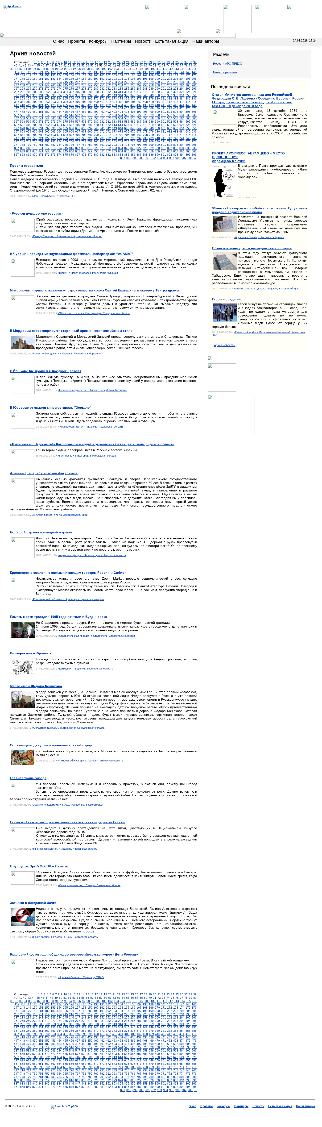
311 (102, 92)
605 (65, 125)
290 (157, 88)
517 (77, 115)
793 (114, 144)
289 (151, 88)
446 (194, 105)
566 (194, 118)
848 (83, 151)
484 (59, 111)
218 (83, 82)
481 (40, 111)
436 (132, 105)
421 (40, 105)
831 (163, 148)
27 (141, 62)
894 (181, 154)
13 (78, 62)
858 (145, 151)
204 (181, 78)
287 (138, 88)
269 (28, 88)
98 (88, 69)
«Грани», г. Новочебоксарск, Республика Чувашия (88, 272)
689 (28, 135)
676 (132, 131)
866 (194, 151)
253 (114, 85)
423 (53, 105)
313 (114, 92)
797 (138, 144)
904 (165, 158)
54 (78, 65)
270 (34, 88)
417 (16, 105)
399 (90, 102)
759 (89, 141)
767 (138, 141)
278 (83, 88)
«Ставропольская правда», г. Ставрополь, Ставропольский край (96, 635)
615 (126, 125)
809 (28, 148)
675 (126, 131)
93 (65, 69)
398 (84, 102)
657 (16, 131)
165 (126, 75)
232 (169, 82)
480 (34, 111)
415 (188, 102)
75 (172, 65)
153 (53, 75)
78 (186, 65)
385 (188, 98)
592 (169, 121)
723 (53, 138)
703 (114, 135)
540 (34, 118)
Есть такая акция (172, 41)
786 (71, 144)
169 (151, 75)
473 (175, 108)
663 (53, 131)
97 (83, 69)
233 (175, 82)
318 (145, 92)
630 (34, 128)
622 (169, 125)
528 (145, 115)
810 (35, 148)
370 (96, 98)
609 (90, 125)
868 (22, 154)
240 (34, 85)
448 (22, 108)
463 (114, 108)
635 (65, 128)
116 (194, 69)
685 (188, 131)
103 (116, 69)
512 (47, 115)
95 (74, 69)
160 (96, 75)
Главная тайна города (28, 778)
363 (53, 98)
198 (145, 78)
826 (132, 148)
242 (47, 85)
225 (126, 82)
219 (89, 82)
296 (194, 88)
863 (175, 151)
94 (70, 69)
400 (96, 102)
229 (151, 82)
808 (22, 148)
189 (89, 78)
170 (157, 75)
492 (108, 111)
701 (102, 135)
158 (83, 75)
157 (77, 75)
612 (108, 125)
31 (159, 62)
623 (175, 125)
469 (151, 108)
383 (175, 98)
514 (59, 115)
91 (56, 69)
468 (145, 108)
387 (16, 102)
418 (22, 105)
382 (169, 98)
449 (28, 108)
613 (114, 125)
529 (151, 115)
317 (138, 92)
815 (65, 148)
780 (34, 144)
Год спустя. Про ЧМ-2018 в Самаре (39, 866)
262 (169, 85)
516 (71, 115)
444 (181, 105)
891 (163, 154)
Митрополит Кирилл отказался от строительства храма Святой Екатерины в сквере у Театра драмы (94, 290)
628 (22, 128)
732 (108, 138)
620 (157, 125)
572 (47, 121)
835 (188, 148)
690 (35, 135)
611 (102, 125)
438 (145, 105)
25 (132, 62)
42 (24, 65)
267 (16, 88)
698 (84, 135)
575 (65, 121)
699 (90, 135)
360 (34, 98)
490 (96, 111)
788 (83, 144)
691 (41, 135)
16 (92, 62)
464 (120, 108)
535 (188, 115)
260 (157, 85)
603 (53, 125)
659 (28, 131)
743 (175, 138)
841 (40, 151)
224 (120, 82)
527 (138, 115)
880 (96, 154)
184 (59, 78)
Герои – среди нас (227, 299)
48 (51, 65)
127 (77, 72)
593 (175, 121)
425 (65, 105)
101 (104, 69)
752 (47, 141)
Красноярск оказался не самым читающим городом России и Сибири (68, 572)
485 (65, 111)
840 (34, 151)
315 (126, 92)
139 (151, 72)
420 (34, 105)
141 (163, 72)
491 (102, 111)
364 (59, 98)
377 (138, 98)
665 (65, 131)
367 (77, 98)
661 (40, 131)
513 (53, 115)
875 (65, 154)
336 (71, 95)
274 (59, 88)
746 (194, 138)
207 (16, 82)
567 (16, 121)
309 (90, 92)
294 (181, 88)
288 (145, 88)
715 (188, 135)
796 (132, 144)
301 (41, 92)
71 (154, 65)
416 (194, 102)
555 (126, 118)
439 (151, 105)
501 (163, 111)
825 (126, 148)
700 (96, 135)
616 (132, 125)
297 (16, 92)
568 (22, 121)
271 (40, 88)
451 (40, 108)
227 (138, 82)
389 (28, 102)
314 (120, 92)
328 (22, 95)
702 (108, 135)
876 (71, 154)
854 (120, 151)
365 (65, 98)
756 (71, 141)
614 (120, 125)
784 (59, 144)
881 (102, 154)
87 (39, 69)
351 (163, 95)
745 (188, 138)
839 (28, 151)
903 (159, 158)
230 (157, 82)
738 (145, 138)
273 (53, 88)
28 (145, 62)
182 (47, 78)
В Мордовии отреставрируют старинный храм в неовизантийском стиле (71, 331)
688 (22, 135)
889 (151, 154)
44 (33, 65)
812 (47, 148)
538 (22, 118)
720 (34, 138)
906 (177, 158)
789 (89, 144)
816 (71, 148)
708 (145, 135)
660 (34, 131)
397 (77, 102)
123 (53, 72)
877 (77, 154)
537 (16, 118)
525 (126, 115)
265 (188, 85)
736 (132, 138)
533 (175, 115)
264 (181, 85)
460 (96, 108)
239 (28, 85)
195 (126, 78)
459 (89, 108)
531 (163, 115)
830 (157, 148)
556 (132, 118)
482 (47, 111)
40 (15, 65)
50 (60, 65)
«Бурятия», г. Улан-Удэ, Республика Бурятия (259, 237)
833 (175, 148)
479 (28, 111)
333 (53, 95)
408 (145, 102)
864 (181, 151)
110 (159, 69)
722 (47, 138)
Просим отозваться (26, 165)
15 (87, 62)
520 (96, 115)
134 (120, 72)
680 (157, 131)
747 (16, 141)
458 (83, 108)
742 (169, 138)
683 (175, 131)
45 (38, 65)
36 (181, 62)
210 (35, 82)
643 (114, 128)
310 (96, 92)
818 (83, 148)
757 (77, 141)
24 (127, 62)
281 (102, 88)
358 (22, 98)
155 (65, 75)
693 (53, 135)
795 (126, 144)
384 (181, 98)
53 (74, 65)
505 (188, 111)
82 (16, 69)
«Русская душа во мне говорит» (36, 213)
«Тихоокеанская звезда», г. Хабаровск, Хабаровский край (266, 288)
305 (65, 92)
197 (138, 78)
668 (83, 131)
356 (194, 95)
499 (151, 111)
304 (59, 92)
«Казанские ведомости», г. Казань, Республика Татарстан (92, 390)
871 (40, 154)
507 (16, 115)
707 (139, 135)
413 (175, 102)
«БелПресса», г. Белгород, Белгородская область (87, 455)
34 (172, 62)
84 (25, 69)
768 (145, 141)
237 (16, 85)
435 (126, 105)
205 (188, 78)
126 (71, 72)
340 (96, 95)
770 (157, 141)
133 (114, 72)
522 (108, 115)
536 (194, 115)
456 (71, 108)
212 (47, 82)
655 (188, 128)
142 (169, 72)
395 (65, 102)
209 (28, 82)
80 (195, 65)
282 (108, 88)
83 (21, 69)
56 (87, 65)
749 (28, 141)
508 (22, 115)
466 (132, 108)
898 (128, 158)
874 (59, 154)
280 (96, 88)
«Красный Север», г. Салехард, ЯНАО (81, 977)
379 (151, 98)
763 (114, 141)
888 (145, 154)
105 (128, 69)
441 (163, 105)
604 (59, 125)
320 (157, 92)
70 (150, 65)
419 (28, 105)
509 (28, 115)
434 (120, 105)
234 (181, 82)
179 (28, 78)
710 (157, 135)
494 (120, 111)
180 (34, 78)
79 (190, 65)
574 (59, 121)
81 (12, 69)
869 (28, 154)
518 (83, 115)
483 (53, 111)
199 (151, 78)
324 (181, 92)
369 (89, 98)
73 (163, 65)
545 (65, 118)
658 (22, 131)
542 (47, 118)
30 (154, 62)
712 (169, 135)
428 (83, 105)
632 (47, 128)
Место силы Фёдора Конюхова (36, 686)
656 (194, 128)
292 (169, 88)
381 (163, 98)
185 (65, 78)
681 (163, 131)
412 (169, 102)
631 (40, 128)
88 (43, 69)
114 (182, 69)
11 (69, 62)
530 (157, 115)
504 (181, 111)
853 (114, 151)
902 (153, 158)
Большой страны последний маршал (41, 532)
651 (163, 128)
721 (40, 138)
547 (77, 118)
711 (163, 135)
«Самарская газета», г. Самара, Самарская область (89, 885)
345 (126, 95)
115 (188, 69)
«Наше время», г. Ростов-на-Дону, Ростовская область (65, 937)
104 (122, 69)
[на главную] (12, 6)
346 (132, 95)
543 (53, 118)
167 (138, 75)
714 (181, 135)
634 (59, 128)
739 (151, 138)
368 (83, 98)
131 (102, 72)
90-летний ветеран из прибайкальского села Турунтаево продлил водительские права (259, 210)
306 (71, 92)
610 (96, 125)
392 (47, 102)
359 (28, 98)
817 (77, 148)
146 (194, 72)
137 (138, 72)
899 (134, 158)
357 (16, 98)
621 (163, 125)
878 (83, 154)
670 (96, 131)
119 (28, 72)
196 (132, 78)
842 (47, 151)
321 (163, 92)
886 (132, 154)
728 (83, 138)
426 (71, 105)
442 (169, 105)
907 (184, 158)
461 (102, 108)
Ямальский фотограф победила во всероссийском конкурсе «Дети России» (74, 954)
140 (157, 72)
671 (102, 131)
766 (132, 141)
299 (28, 92)
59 (101, 65)
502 (169, 111)
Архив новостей (224, 345)
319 (151, 92)
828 (145, 148)
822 (108, 148)
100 (97, 69)
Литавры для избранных (30, 653)
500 (157, 111)
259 (151, 85)
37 (186, 62)
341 (102, 95)
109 (153, 69)
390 (35, 102)
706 (133, 135)
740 (157, 138)
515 (65, 115)
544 (59, 118)
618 (145, 125)
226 (132, 82)
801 (163, 144)
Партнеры (121, 41)
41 (20, 65)
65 (127, 65)
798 (145, 144)
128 (83, 72)
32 (163, 62)
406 (133, 102)
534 (181, 115)
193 (114, 78)
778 (22, 144)
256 (132, 85)
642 (108, 128)
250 (96, 85)
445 (188, 105)
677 (138, 131)
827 (138, 148)
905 (171, 158)
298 (22, 92)
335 (65, 95)
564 (181, 118)
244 (59, 85)
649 (151, 128)
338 (83, 95)
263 (175, 85)
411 (163, 102)
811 (41, 148)
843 (53, 151)
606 (71, 125)
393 (53, 102)
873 (53, 154)
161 (102, 75)
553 (114, 118)
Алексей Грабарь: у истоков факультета (44, 473)
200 (157, 78)
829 (151, 148)
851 (102, 151)
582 (108, 121)
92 (61, 69)
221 (102, 82)
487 (77, 111)
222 (108, 82)
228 (145, 82)
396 (71, 102)
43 (29, 65)
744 (181, 138)
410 (157, 102)
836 (194, 148)
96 (79, 69)
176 (194, 75)
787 (77, 144)
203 (175, 78)
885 (126, 154)
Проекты (76, 41)
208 (22, 82)
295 (188, 88)
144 (181, 72)
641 (102, 128)
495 (126, 111)
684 (181, 131)
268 (22, 88)
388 (22, 102)
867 (16, 154)
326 (194, 92)
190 (96, 78)
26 (136, 62)
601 (41, 125)
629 (28, 128)
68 (141, 65)
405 (126, 102)
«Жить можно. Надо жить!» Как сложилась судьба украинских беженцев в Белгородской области (92, 444)
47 (47, 65)
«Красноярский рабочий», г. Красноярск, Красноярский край (68, 599)
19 (105, 62)
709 (151, 135)
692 (47, 135)
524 (120, 115)
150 (34, 75)
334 (59, 95)
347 (138, 95)
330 (34, 95)
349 (151, 95)
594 (181, 121)
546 (71, 118)
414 (181, 102)
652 (169, 128)
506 (194, 111)
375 (126, 98)
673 (114, 131)
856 (132, 151)
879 (89, 154)
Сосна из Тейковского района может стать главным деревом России (67, 822)
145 (188, 72)
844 (59, 151)
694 (59, 135)
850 (96, 151)
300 (35, 92)
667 (77, 131)
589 (151, 121)
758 (83, 141)
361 (40, 98)
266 (194, 85)
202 (169, 78)
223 (114, 82)
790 (96, 144)
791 (102, 144)
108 (146, 69)
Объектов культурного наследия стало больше (252, 248)
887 (138, 154)
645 (126, 128)
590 (157, 121)
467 (138, 108)
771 (163, 141)
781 (40, 144)
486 (71, 111)
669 (89, 131)
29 (150, 62)
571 (40, 121)
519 (89, 115)
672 (108, 131)
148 (22, 75)
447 (16, 108)
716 (194, 135)
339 (89, 95)
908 (190, 158)
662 (47, 131)
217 (77, 82)
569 (28, 121)
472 (169, 108)
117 (17, 72)
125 (65, 72)
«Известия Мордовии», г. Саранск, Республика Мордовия (66, 353)
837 (16, 151)
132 (108, 72)
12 (74, 62)
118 (23, 72)
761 (102, 141)
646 (132, 128)
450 (34, 108)
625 (188, 125)
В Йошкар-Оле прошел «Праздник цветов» (45, 371)
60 (105, 65)
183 (53, 78)
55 (83, 65)
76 (177, 65)
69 (145, 65)
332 (47, 95)
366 (71, 98)
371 (102, 98)
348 (145, 95)
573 (53, 121)
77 (181, 65)
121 (40, 72)
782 (47, 144)
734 (120, 138)
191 (102, 78)
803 (175, 144)
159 (89, 75)
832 (169, 148)
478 (22, 111)
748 (22, 141)
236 (194, 82)
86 (34, 69)
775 (188, 141)
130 (96, 72)
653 (175, 128)
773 (175, 141)
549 (89, 118)
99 (92, 69)
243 (53, 85)
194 (120, 78)
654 (181, 128)
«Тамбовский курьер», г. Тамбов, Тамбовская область (90, 760)
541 (40, 118)
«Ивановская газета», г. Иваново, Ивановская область (91, 426)
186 (71, 78)
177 (16, 78)
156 (71, 75)
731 (102, 138)
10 (65, 62)
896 (194, 154)
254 (120, 85)
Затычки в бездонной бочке (33, 903)
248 (83, 85)
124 (59, 72)
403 (114, 102)
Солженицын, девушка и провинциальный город (51, 745)
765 (126, 141)
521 (102, 115)
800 (157, 144)
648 (145, 128)
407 (139, 102)
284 (120, 88)
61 (109, 65)
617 (138, 125)
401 (102, 102)
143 (175, 72)
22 (118, 62)
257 (138, 85)
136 (132, 72)
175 (188, 75)
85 (30, 69)
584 (120, 121)
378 (145, 98)
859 (151, 151)
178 (22, 78)
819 (89, 148)
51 (65, 65)
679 (151, 131)
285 (126, 88)
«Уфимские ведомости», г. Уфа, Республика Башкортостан (67, 804)
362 (47, 98)
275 (65, 88)
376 (132, 98)
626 (194, 125)
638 (83, 128)
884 (120, 154)
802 (169, 144)
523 (114, 115)
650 (157, 128)
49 (56, 65)
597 (16, 125)
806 (194, 144)
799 (151, 144)
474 (181, 108)
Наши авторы (205, 41)
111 (165, 69)
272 (47, 88)
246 (71, 85)
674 (120, 131)
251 (102, 85)
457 (77, 108)
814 (59, 148)
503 (175, 111)
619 (151, 125)
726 (71, 138)
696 (71, 135)
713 (175, 135)
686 (194, 131)
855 (126, 151)
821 (102, 148)
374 (120, 98)
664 (59, 131)
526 (132, 115)
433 (114, 105)
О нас (58, 41)
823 (114, 148)
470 (157, 108)
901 (147, 158)
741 (163, 138)
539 (28, 118)
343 (114, 95)
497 (138, 111)
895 (188, 154)
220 (96, 82)
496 (132, 111)
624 (181, 125)
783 (53, 144)
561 (163, 118)
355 (188, 95)
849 (89, 151)
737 (138, 138)
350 (157, 95)
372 (108, 98)
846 (71, 151)
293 (175, 88)
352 (169, 95)
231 (163, 82)
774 (181, 141)
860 (157, 151)
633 (53, 128)
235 (188, 82)
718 (22, 138)
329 (28, 95)
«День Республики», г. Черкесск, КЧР (54, 196)
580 (96, 121)
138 (145, 72)
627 (16, 128)
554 (120, 118)
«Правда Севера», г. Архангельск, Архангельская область (67, 236)
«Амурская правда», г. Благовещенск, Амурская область (92, 555)
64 (123, 65)
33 (168, 62)
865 (188, 151)
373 (114, 98)
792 (108, 144)
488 (83, 111)
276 (71, 88)
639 (89, 128)
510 (35, 115)
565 (188, 118)
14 (83, 62)
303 (53, 92)
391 (41, 102)
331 (40, 95)
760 (96, 141)
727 (77, 138)
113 (176, 69)
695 (65, 135)
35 (177, 62)
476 (194, 108)
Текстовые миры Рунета (184, 1113)
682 (169, 131)
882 (108, 154)
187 (77, 78)
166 (132, 75)
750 (34, 141)
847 (77, 151)
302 (47, 92)
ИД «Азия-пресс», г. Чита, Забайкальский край (59, 514)
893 (175, 154)
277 (77, 88)
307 (77, 92)
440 (157, 105)
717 (16, 138)
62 (114, 65)
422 (47, 105)
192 (108, 78)
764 (120, 141)
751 (40, 141)
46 (42, 65)
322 (169, 92)
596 (194, 121)
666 (71, 131)
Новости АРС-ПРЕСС (227, 63)
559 (151, 118)
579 (89, 121)
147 (16, 75)
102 (110, 69)
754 (59, 141)
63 (118, 65)
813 (53, 148)
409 (151, 102)
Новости (143, 41)
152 (47, 75)
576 (71, 121)
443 (175, 105)
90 (52, 69)
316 (132, 92)
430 (96, 105)
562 (169, 118)
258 (145, 85)
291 (163, 88)
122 (47, 72)
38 (190, 62)
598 (22, 125)
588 (145, 121)
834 (181, 148)
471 (163, 108)
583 (114, 121)
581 (102, 121)
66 (132, 65)
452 (47, 108)
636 (71, 128)
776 (194, 141)
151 (40, 75)
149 (28, 75)
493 (114, 111)
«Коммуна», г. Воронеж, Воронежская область (85, 668)
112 (170, 69)
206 (194, 78)
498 (145, 111)
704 (120, 135)
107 (140, 69)
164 (120, 75)
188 (83, 78)
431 (102, 105)
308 (84, 92)
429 (89, 105)
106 (134, 69)
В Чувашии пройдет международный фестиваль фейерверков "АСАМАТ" (72, 254)
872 (47, 154)
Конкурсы (98, 41)
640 (96, 128)
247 (77, 85)
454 (59, 108)
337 (77, 95)
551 (102, 118)
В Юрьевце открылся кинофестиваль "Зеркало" (50, 407)
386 (194, 98)
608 (84, 125)
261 (163, 85)
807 (16, 148)
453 (53, 108)
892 (169, 154)
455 (65, 108)
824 (120, 148)
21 (114, 62)
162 (108, 75)
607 (77, 125)
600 (35, 125)
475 (188, 108)
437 (138, 105)
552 (108, 118)
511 (41, 115)
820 (96, 148)
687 (16, 135)
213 (53, 82)
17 (96, 62)
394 (59, 102)
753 (53, 141)
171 (163, 75)
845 (65, 151)
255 (126, 85)
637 (77, 128)
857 (138, 151)
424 (59, 105)
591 (163, 121)
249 (89, 85)
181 (40, 78)
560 (157, 118)
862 (169, 151)
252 (108, 85)
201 (163, 78)
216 (71, 82)
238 (22, 85)
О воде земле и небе (153, 1113)
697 (77, 135)
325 (188, 92)
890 (157, 154)
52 (69, 65)
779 (28, 144)
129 (89, 72)
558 (145, 118)
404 (120, 102)
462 (108, 108)
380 (157, 98)
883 (114, 154)
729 (89, 138)
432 (108, 105)
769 (151, 141)
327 (16, 95)
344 (120, 95)
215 (65, 82)
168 (145, 75)
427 (77, 105)
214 (59, 82)
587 (138, 121)
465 (126, 108)
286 (132, 88)
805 (188, 144)
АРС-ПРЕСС (130, 1113)
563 (175, 118)
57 (92, 65)
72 (159, 65)
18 (101, 62)
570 (34, 121)
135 (126, 72)
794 (120, 144)
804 (181, 144)
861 (163, 151)
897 (122, 158)
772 (169, 141)
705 (126, 135)
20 (109, 62)
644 (120, 128)
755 (65, 141)
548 (83, 118)
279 (89, 88)
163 (114, 75)
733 (114, 138)
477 (16, 111)
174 (181, 75)
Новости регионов (225, 72)
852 (108, 151)
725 (65, 138)
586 (132, 121)
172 (169, 75)
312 (108, 92)
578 (83, 121)
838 (22, 151)
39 (195, 62)
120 (34, 72)
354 (181, 95)
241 (40, 85)
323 (175, 92)
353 (175, 95)
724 (59, 138)
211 (41, 82)
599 (28, 125)
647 (138, 128)
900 (141, 158)
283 (114, 88)
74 (168, 65)
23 (123, 62)
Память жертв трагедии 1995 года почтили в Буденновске (58, 617)
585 (126, 121)
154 (59, 75)
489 (89, 111)
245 (65, 85)
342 (108, 95)
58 (96, 65)
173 (175, 75)
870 (34, 154)
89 (48, 69)
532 (169, 115)
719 (28, 138)
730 (96, 138)
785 (65, 144)
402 (108, 102)
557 (138, 118)
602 (47, 125)
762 (108, 141)
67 (136, 65)
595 (188, 121)
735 (126, 138)
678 (145, 131)
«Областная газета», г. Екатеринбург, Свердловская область (94, 313)
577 (77, 121)
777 (16, 144)
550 (96, 118)
